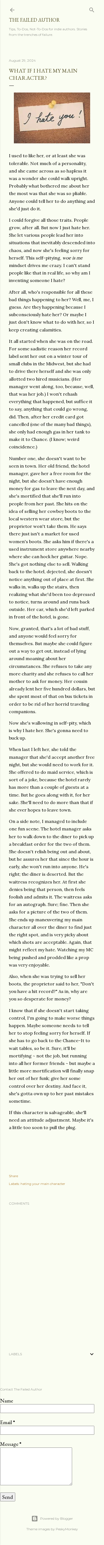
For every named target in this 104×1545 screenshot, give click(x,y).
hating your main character (43, 1184)
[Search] (91, 8)
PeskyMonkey (67, 1529)
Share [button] (13, 1176)
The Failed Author (34, 20)
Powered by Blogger (56, 1518)
